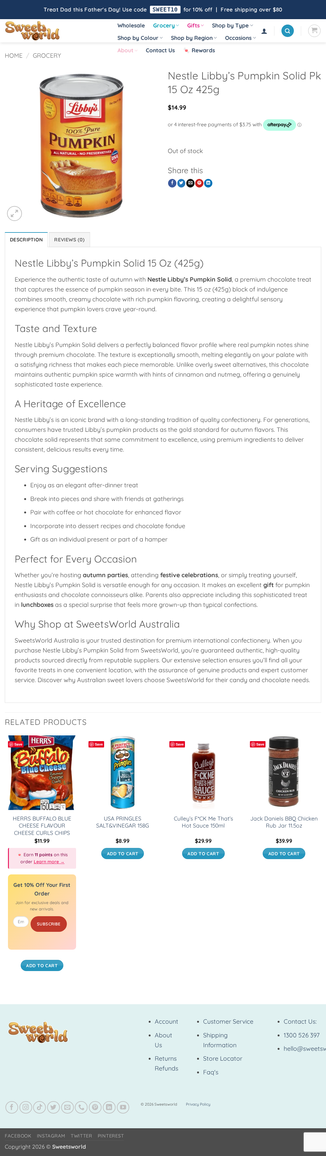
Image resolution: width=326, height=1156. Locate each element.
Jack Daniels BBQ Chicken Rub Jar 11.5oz (284, 822)
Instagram (51, 1136)
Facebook (18, 1136)
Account (166, 1021)
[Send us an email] (67, 1107)
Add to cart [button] (42, 965)
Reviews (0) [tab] (69, 240)
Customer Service (228, 1021)
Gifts (193, 25)
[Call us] (81, 1107)
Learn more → (49, 862)
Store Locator (222, 1058)
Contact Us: (300, 1021)
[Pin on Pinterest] (199, 183)
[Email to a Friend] (190, 183)
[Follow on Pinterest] (95, 1107)
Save (18, 744)
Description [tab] (26, 240)
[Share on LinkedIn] (208, 183)
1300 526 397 (302, 1035)
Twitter (81, 1136)
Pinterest (111, 1136)
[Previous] (5, 859)
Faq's (210, 1072)
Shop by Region (192, 37)
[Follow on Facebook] (11, 1107)
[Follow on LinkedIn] (109, 1107)
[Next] (321, 859)
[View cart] (314, 31)
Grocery (164, 25)
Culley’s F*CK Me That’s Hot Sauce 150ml (203, 822)
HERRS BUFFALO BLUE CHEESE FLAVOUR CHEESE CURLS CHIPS (42, 825)
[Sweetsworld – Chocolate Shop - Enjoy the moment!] (54, 30)
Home (14, 55)
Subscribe (48, 923)
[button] (264, 31)
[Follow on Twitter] (53, 1107)
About (125, 50)
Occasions (238, 37)
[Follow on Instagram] (25, 1107)
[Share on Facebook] (172, 183)
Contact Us (160, 50)
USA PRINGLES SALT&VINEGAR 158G (122, 822)
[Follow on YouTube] (123, 1107)
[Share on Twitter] (181, 183)
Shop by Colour (138, 37)
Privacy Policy (198, 1104)
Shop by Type (230, 25)
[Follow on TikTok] (39, 1107)
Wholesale (131, 25)
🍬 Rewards (199, 50)
